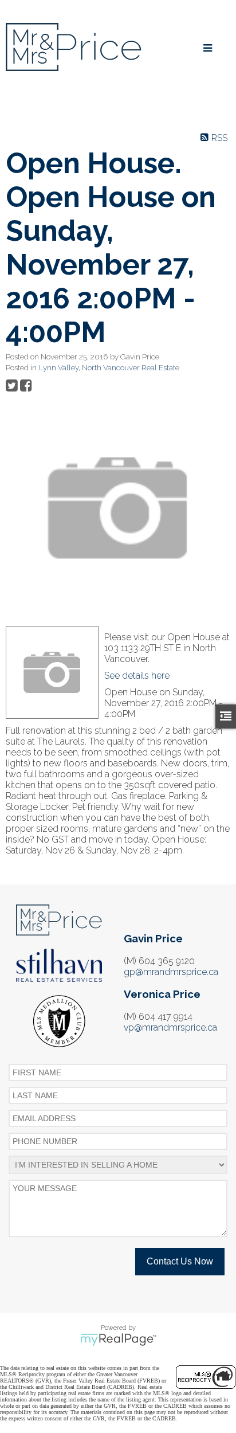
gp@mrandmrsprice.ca (171, 971)
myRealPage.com (118, 1340)
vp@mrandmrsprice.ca (170, 1027)
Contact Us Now (180, 1261)
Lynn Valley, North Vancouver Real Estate (109, 367)
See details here (137, 675)
